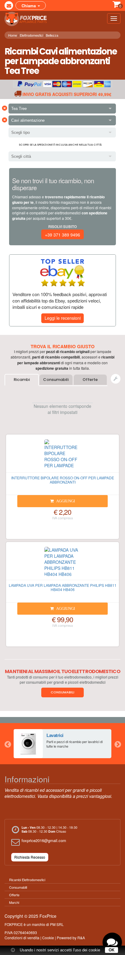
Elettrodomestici (31, 35)
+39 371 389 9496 (62, 235)
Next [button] (117, 744)
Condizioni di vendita (22, 937)
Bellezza (52, 35)
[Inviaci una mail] (9, 5)
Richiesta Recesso (29, 857)
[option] (62, 743)
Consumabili (56, 379)
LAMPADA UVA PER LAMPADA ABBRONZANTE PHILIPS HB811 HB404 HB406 (63, 587)
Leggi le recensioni (63, 318)
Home (12, 35)
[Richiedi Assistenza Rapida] (115, 379)
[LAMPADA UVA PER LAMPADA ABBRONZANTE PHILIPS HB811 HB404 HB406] (62, 563)
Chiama (29, 5)
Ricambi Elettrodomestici (27, 879)
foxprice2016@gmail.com (44, 840)
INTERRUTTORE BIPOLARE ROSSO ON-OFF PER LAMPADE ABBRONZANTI (62, 479)
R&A (81, 937)
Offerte (90, 379)
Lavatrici (54, 735)
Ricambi (22, 379)
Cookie (48, 937)
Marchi (14, 902)
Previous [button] (8, 744)
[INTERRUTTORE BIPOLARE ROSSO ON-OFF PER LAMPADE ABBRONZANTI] (62, 456)
